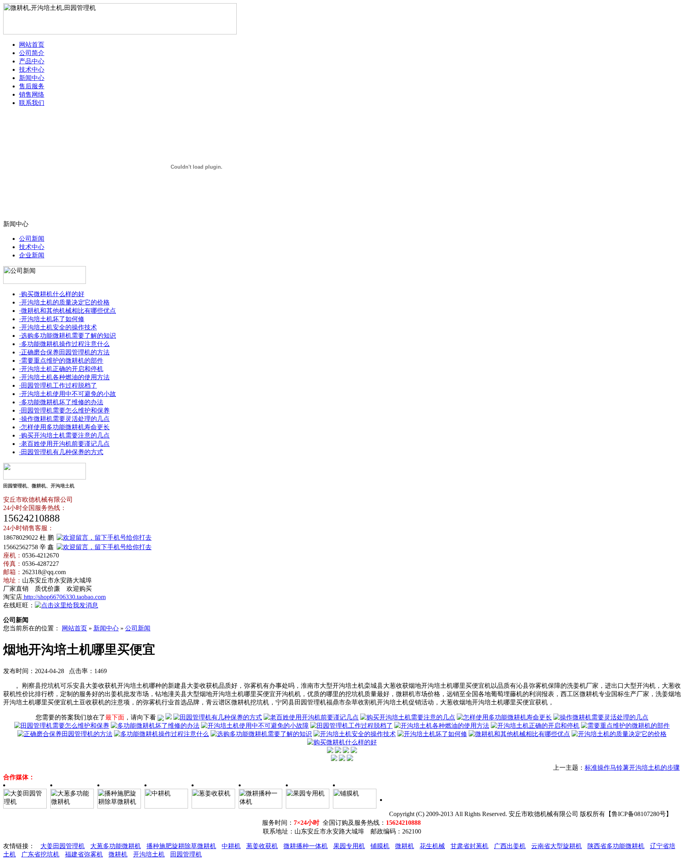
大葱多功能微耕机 (115, 846)
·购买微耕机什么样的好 (51, 294)
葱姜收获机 (262, 846)
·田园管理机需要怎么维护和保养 (64, 410)
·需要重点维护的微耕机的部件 (61, 360)
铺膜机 (380, 846)
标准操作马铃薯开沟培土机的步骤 (632, 767)
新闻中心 (31, 77)
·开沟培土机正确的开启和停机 (61, 368)
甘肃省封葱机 (469, 846)
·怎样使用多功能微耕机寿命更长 (64, 427)
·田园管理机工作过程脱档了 (58, 385)
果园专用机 (349, 846)
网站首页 (31, 44)
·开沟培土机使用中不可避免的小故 (67, 393)
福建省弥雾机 (84, 854)
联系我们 (31, 102)
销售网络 (31, 94)
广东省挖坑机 (40, 854)
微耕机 (404, 846)
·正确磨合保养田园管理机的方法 (64, 352)
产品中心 (31, 61)
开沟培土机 (149, 854)
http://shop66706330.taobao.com (64, 597)
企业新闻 (31, 255)
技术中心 (31, 69)
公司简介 (31, 52)
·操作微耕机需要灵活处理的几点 (64, 418)
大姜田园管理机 (62, 846)
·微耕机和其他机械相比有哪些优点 (67, 310)
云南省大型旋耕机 (556, 846)
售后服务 (31, 86)
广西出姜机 (510, 846)
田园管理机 (186, 854)
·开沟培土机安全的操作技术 (58, 327)
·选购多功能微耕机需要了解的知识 (67, 335)
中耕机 (231, 846)
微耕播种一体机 (305, 846)
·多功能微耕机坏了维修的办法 (61, 402)
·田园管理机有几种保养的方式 (61, 452)
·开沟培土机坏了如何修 (51, 319)
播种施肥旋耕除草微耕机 (181, 846)
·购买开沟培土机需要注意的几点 (64, 435)
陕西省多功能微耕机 (615, 846)
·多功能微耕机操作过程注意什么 (64, 344)
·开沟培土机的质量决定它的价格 (64, 302)
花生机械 (432, 846)
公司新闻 (31, 238)
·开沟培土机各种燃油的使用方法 (64, 377)
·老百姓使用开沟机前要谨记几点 (64, 443)
